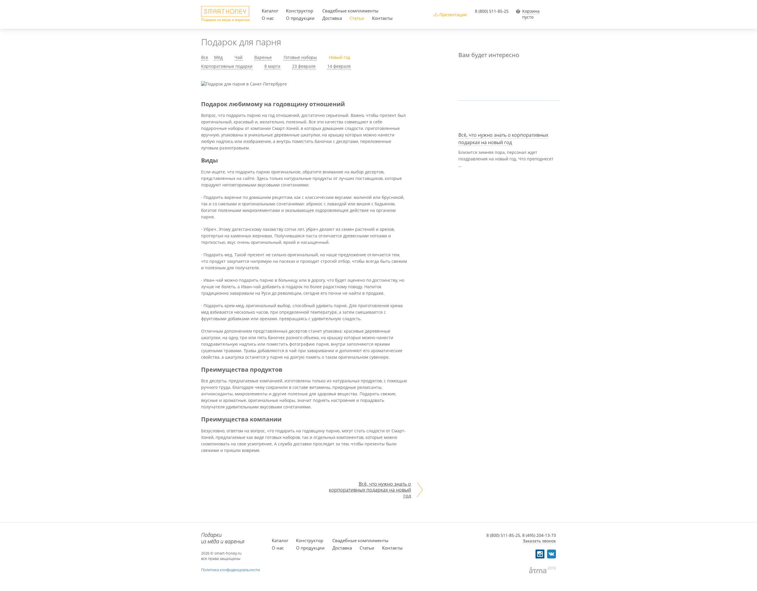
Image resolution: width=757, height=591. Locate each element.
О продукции (300, 18)
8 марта (272, 66)
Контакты (382, 18)
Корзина (531, 11)
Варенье (263, 57)
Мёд (218, 57)
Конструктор (299, 11)
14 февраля (339, 66)
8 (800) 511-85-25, (503, 535)
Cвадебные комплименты (350, 11)
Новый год (339, 57)
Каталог (270, 11)
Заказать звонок (539, 541)
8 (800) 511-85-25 (492, 11)
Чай (238, 57)
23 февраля (304, 66)
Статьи (357, 18)
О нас (268, 18)
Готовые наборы (300, 57)
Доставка (332, 18)
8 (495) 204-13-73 (539, 535)
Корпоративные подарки (227, 66)
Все (204, 57)
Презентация (453, 14)
